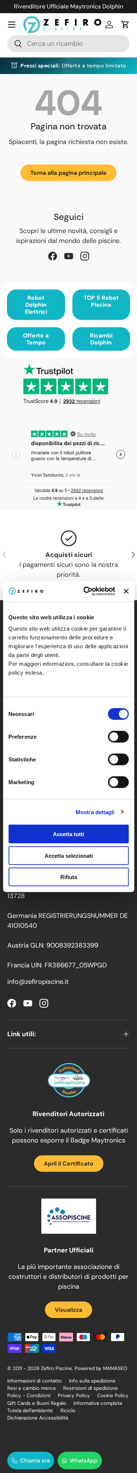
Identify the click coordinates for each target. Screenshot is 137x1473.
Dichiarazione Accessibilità (37, 1418)
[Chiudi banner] (126, 591)
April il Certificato (69, 1163)
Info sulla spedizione (92, 1381)
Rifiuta (68, 877)
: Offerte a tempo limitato (73, 65)
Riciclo (67, 1410)
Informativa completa (97, 1403)
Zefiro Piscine (56, 1368)
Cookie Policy (113, 1395)
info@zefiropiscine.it (38, 981)
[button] (125, 24)
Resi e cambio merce (31, 1388)
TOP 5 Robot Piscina (101, 301)
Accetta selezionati (69, 855)
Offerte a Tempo (36, 339)
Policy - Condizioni (28, 1395)
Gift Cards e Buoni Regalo (36, 1403)
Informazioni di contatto (34, 1381)
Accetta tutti (68, 834)
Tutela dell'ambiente (30, 1410)
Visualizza (68, 1310)
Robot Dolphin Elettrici (36, 304)
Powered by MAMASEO (101, 1368)
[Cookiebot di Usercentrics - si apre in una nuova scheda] (86, 591)
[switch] (118, 737)
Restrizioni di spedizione (90, 1388)
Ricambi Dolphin (101, 339)
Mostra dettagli (95, 812)
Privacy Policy (74, 1395)
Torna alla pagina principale (68, 173)
